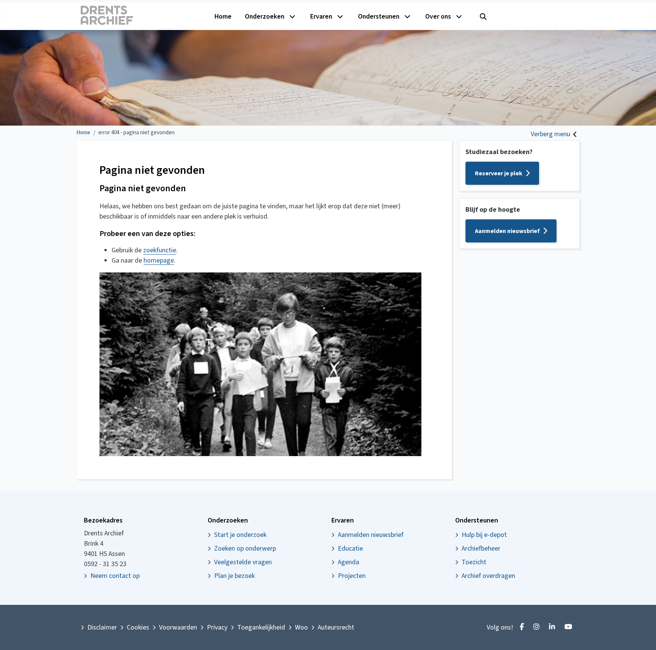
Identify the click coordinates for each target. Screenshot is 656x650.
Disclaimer (102, 627)
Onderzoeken (264, 16)
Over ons (438, 16)
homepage (159, 260)
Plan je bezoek (234, 576)
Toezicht (474, 562)
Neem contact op (115, 576)
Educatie (350, 548)
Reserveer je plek (498, 173)
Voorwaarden (178, 627)
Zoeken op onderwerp (245, 548)
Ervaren (321, 16)
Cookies (138, 627)
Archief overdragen (488, 576)
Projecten (352, 576)
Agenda (348, 562)
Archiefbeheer (481, 548)
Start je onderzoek (240, 535)
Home (223, 16)
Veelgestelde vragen (243, 562)
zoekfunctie (159, 250)
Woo (301, 627)
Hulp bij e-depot (484, 535)
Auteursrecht (336, 627)
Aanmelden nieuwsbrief (507, 231)
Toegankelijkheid (261, 627)
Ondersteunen (378, 16)
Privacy (217, 627)
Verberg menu (550, 134)
